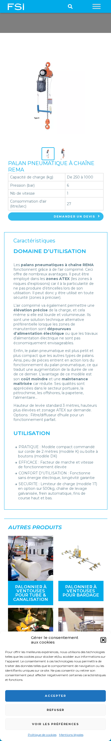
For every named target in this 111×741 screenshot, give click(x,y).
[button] (103, 640)
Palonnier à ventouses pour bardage (80, 591)
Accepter (55, 696)
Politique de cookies (42, 735)
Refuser (55, 710)
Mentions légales (71, 735)
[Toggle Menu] (96, 6)
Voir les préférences (55, 724)
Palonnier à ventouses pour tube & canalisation (30, 593)
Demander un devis (74, 216)
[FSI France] (16, 6)
